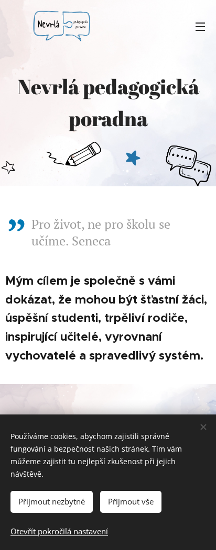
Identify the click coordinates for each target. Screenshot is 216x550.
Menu (200, 26)
